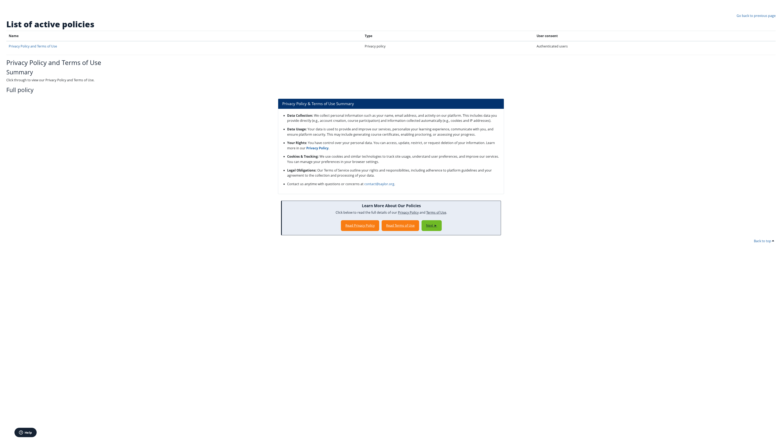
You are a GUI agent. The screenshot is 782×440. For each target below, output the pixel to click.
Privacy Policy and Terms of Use (33, 46)
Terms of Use (436, 212)
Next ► (431, 225)
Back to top (763, 241)
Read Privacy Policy (360, 225)
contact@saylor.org (379, 184)
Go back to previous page (756, 15)
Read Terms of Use (400, 225)
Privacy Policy (317, 148)
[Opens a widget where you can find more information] (25, 433)
